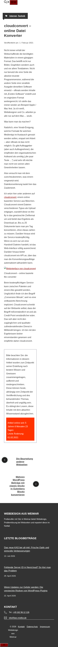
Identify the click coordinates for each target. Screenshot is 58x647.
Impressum (45, 626)
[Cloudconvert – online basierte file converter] (20, 268)
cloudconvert (10, 197)
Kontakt (21, 626)
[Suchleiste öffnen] (7, 2)
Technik (21, 16)
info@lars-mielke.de (17, 618)
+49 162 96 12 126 (21, 612)
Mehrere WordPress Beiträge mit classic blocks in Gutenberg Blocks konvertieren (17, 486)
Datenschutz (32, 626)
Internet (13, 16)
